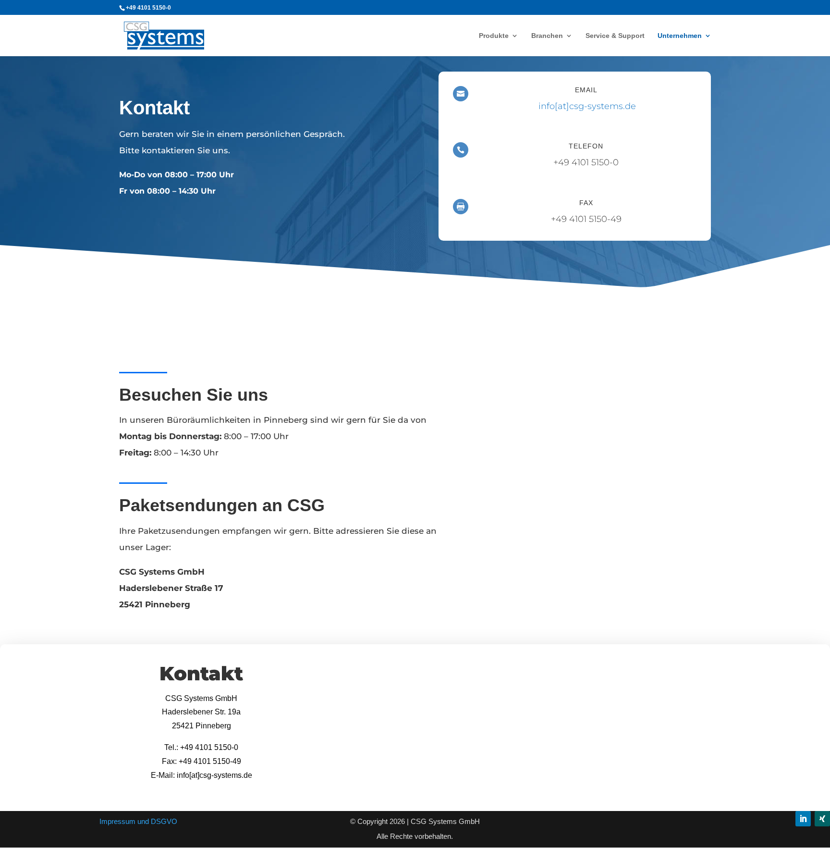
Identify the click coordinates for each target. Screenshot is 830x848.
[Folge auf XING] (822, 818)
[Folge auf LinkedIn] (803, 818)
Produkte (494, 35)
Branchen (547, 35)
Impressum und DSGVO (138, 821)
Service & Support (615, 35)
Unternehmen (680, 35)
